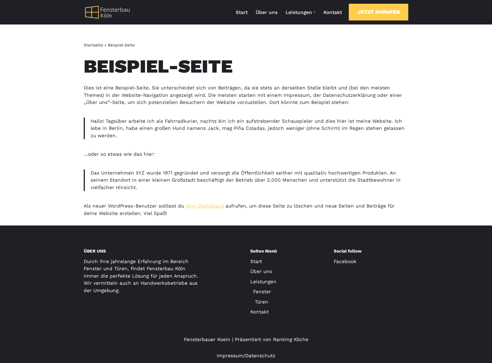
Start (242, 12)
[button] (314, 12)
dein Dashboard (205, 206)
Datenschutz (260, 355)
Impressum (230, 355)
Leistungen (263, 281)
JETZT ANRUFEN (378, 12)
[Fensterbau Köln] (109, 12)
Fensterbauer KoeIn (207, 339)
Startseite (93, 45)
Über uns (267, 12)
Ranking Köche (290, 339)
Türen (260, 302)
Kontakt (332, 12)
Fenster (262, 291)
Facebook (345, 261)
